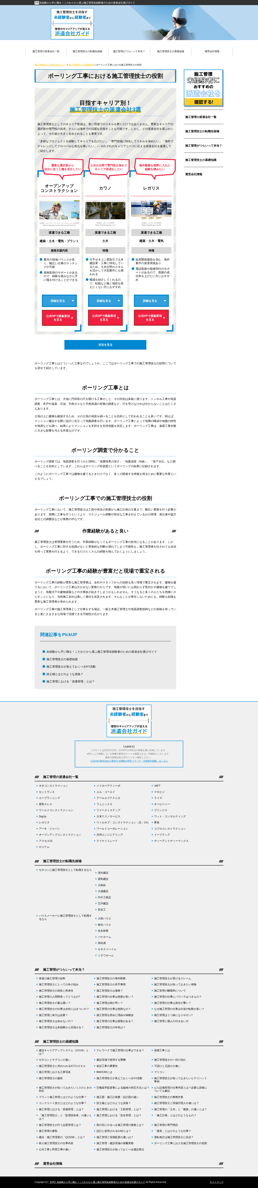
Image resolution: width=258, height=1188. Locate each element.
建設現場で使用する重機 (111, 1059)
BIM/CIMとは (104, 1072)
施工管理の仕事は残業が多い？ (115, 996)
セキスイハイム (107, 949)
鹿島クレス (45, 804)
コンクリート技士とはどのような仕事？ (63, 1103)
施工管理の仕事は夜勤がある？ (115, 1021)
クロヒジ (159, 792)
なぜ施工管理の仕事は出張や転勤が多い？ (179, 1009)
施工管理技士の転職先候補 (202, 131)
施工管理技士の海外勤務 (111, 978)
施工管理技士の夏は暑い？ (55, 1003)
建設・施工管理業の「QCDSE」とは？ (62, 1137)
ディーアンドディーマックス (171, 841)
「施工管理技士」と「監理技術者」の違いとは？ (65, 1117)
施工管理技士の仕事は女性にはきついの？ (64, 1009)
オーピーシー (162, 804)
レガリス (44, 822)
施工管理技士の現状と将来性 (56, 990)
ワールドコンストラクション (56, 810)
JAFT (157, 785)
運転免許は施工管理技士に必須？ (174, 1137)
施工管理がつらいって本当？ (203, 145)
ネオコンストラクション (53, 785)
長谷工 (102, 909)
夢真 (156, 822)
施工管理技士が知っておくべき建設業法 (120, 1149)
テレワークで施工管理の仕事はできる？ (120, 1050)
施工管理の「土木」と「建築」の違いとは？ (180, 1109)
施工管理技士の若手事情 (111, 984)
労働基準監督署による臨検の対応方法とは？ (123, 1087)
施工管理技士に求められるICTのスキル (62, 1066)
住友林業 (103, 930)
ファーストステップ (108, 810)
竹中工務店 (104, 897)
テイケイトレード (107, 841)
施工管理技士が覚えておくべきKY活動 (71, 666)
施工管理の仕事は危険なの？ (115, 1009)
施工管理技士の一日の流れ (170, 1059)
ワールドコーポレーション (112, 828)
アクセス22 (46, 841)
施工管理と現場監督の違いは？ (115, 1137)
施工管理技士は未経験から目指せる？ (61, 1027)
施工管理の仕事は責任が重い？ (172, 1003)
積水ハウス (104, 924)
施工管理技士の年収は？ (111, 1027)
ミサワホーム (106, 955)
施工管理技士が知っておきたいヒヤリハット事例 (180, 1080)
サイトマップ (216, 1182)
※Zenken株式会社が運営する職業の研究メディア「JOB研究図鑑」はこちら (129, 761)
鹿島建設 (103, 879)
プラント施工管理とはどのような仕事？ (63, 1097)
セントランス (47, 792)
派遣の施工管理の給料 (52, 978)
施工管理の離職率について (170, 990)
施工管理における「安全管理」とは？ (119, 1115)
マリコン (159, 1072)
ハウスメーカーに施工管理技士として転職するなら (65, 917)
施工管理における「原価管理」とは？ (70, 681)
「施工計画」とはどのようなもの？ (175, 1115)
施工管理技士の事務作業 (168, 1097)
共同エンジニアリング (110, 834)
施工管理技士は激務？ (110, 990)
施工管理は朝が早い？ (110, 1003)
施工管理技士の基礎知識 (62, 659)
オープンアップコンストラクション (60, 834)
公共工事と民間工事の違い (55, 1149)
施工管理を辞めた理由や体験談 (115, 1015)
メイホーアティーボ (108, 785)
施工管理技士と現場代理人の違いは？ (176, 1103)
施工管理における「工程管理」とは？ (119, 1109)
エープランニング (49, 798)
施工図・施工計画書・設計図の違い (118, 1097)
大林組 (102, 885)
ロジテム (44, 847)
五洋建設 (103, 903)
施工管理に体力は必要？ (53, 1015)
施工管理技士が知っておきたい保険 (175, 984)
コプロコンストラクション (170, 828)
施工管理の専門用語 (166, 1125)
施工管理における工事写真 (55, 1072)
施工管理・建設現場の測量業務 (115, 1143)
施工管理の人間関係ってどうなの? (59, 996)
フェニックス (104, 804)
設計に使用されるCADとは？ (114, 1131)
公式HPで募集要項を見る (58, 317)
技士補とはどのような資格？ (64, 674)
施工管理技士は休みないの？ (56, 1021)
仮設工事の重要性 (107, 1066)
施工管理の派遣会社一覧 (200, 116)
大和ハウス (104, 918)
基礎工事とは (162, 1050)
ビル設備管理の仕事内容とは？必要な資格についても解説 (180, 1089)
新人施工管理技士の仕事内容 (56, 1143)
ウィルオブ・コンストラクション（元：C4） (123, 822)
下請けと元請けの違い (167, 1066)
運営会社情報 (193, 174)
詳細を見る (58, 300)
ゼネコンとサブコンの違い (55, 1059)
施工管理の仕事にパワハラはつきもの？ (178, 996)
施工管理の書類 (48, 1131)
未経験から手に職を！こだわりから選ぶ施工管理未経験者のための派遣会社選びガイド (87, 2)
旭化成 (102, 943)
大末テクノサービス (108, 816)
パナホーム (104, 937)
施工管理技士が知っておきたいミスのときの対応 (65, 1089)
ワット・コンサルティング (170, 816)
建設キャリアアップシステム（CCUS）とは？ (64, 1052)
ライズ (158, 798)
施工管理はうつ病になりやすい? (173, 1015)
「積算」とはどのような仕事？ (172, 1131)
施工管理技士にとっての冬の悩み (59, 984)
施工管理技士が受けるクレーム (172, 978)
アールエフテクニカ (108, 798)
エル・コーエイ (106, 792)
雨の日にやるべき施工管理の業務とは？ (120, 1125)
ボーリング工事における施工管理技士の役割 (180, 1143)
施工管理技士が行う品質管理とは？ (60, 1125)
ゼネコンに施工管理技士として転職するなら (65, 870)
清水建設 (103, 872)
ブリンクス (160, 810)
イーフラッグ (162, 834)
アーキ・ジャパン (49, 828)
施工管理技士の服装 (51, 1078)
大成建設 (103, 891)
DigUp (42, 816)
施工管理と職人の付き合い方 (171, 1021)
